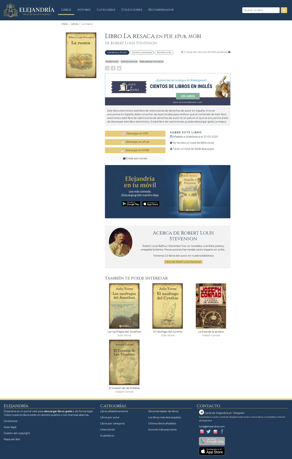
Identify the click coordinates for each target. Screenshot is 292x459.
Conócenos (10, 421)
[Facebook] (113, 68)
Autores (83, 10)
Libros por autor (110, 417)
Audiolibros (107, 435)
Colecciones (132, 10)
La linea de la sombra (211, 331)
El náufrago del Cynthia (167, 331)
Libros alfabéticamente (114, 411)
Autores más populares (162, 429)
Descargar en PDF (137, 133)
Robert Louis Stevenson (192, 236)
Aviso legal (10, 427)
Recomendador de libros (163, 411)
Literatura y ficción (117, 52)
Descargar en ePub (137, 141)
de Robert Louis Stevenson (131, 43)
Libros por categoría (112, 423)
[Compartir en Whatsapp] (107, 68)
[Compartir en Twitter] (119, 68)
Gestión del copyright (17, 433)
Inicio (65, 23)
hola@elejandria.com (212, 426)
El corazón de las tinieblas (124, 388)
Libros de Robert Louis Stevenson (183, 262)
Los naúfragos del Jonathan (124, 331)
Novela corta (164, 52)
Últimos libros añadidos (162, 423)
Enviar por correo (136, 158)
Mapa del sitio (12, 439)
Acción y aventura (142, 52)
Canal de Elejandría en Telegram (224, 413)
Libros (67, 10)
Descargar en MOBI (137, 150)
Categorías (106, 10)
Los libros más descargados (164, 417)
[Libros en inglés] (167, 89)
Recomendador (161, 10)
